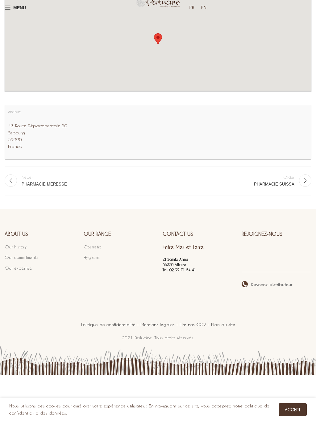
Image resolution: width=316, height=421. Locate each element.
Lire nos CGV (193, 324)
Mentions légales (157, 324)
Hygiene (92, 257)
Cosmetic (93, 246)
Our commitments (21, 257)
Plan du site (223, 324)
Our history (16, 246)
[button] (158, 39)
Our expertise (18, 268)
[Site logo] (158, 7)
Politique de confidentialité (108, 324)
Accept (293, 409)
